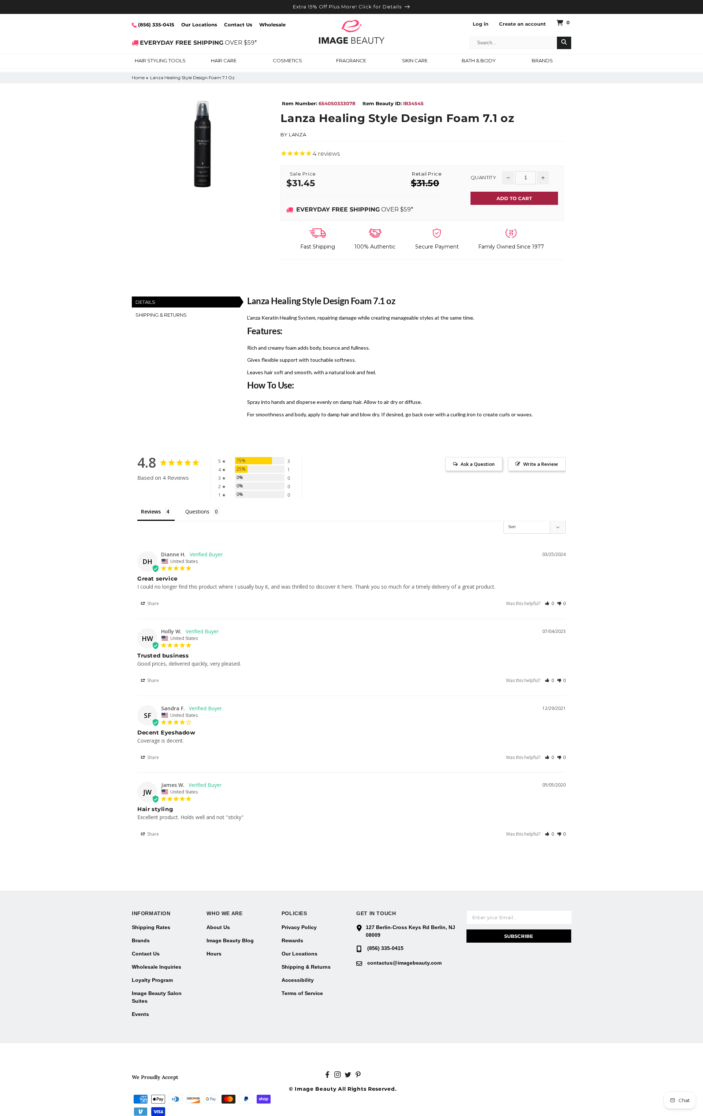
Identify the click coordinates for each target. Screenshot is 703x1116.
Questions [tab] (197, 511)
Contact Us (238, 24)
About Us (218, 927)
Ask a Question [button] (478, 464)
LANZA (297, 134)
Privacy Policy (299, 927)
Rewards (292, 940)
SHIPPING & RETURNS (161, 315)
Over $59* (354, 209)
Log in (480, 24)
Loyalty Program (152, 980)
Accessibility (298, 980)
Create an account (522, 24)
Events (140, 1014)
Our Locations (199, 24)
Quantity (483, 177)
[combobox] (513, 43)
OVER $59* (198, 42)
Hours (214, 954)
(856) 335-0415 (155, 24)
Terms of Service (302, 993)
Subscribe (518, 936)
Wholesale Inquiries (156, 967)
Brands (141, 940)
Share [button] (152, 603)
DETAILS (145, 302)
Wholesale (272, 24)
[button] (160, 61)
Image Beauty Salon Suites (157, 997)
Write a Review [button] (540, 464)
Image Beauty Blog (230, 940)
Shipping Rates (151, 927)
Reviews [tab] (151, 511)
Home (138, 77)
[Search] (564, 43)
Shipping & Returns (306, 967)
